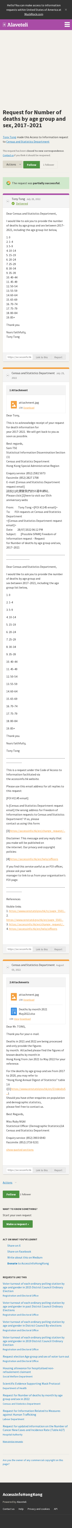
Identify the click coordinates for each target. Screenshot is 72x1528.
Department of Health (15, 1388)
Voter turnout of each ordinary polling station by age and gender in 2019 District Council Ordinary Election (33, 1341)
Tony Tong (9, 137)
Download (28, 407)
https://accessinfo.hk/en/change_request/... (37, 831)
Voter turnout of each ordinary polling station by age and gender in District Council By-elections (33, 1323)
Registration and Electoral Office (21, 1295)
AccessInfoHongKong (15, 25)
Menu (67, 23)
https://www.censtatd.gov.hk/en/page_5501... (34, 920)
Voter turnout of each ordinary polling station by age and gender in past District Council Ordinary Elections (33, 1306)
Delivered (22, 203)
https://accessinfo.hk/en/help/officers (34, 859)
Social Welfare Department (17, 1376)
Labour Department (13, 1419)
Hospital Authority (13, 1434)
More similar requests (13, 1441)
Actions (11, 164)
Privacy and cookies (39, 1509)
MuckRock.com (33, 14)
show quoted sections (20, 1149)
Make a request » (17, 1224)
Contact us (8, 155)
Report (58, 357)
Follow (31, 165)
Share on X (13, 1245)
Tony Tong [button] (19, 199)
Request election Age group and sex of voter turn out (36, 1356)
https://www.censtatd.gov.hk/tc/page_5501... (37, 911)
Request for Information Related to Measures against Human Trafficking (31, 1412)
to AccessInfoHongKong (28, 1263)
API (55, 1509)
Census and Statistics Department (27, 141)
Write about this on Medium (24, 1257)
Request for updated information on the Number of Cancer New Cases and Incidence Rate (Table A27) (35, 1428)
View (16, 1019)
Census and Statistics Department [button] (33, 373)
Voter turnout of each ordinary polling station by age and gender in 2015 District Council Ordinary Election (33, 1287)
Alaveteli (21, 1502)
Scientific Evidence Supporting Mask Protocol (31, 1383)
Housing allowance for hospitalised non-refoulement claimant (28, 1370)
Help (21, 1509)
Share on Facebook (19, 1251)
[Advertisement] (36, 68)
